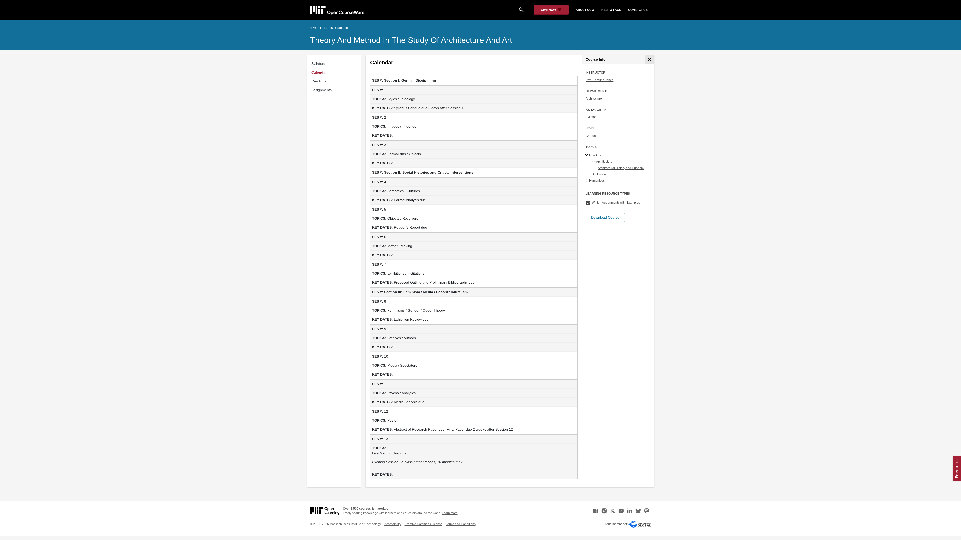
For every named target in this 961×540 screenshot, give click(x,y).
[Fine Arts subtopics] (587, 155)
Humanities (597, 180)
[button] (605, 217)
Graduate (592, 136)
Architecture (594, 98)
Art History (600, 174)
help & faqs (611, 10)
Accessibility (392, 524)
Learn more (450, 513)
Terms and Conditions (461, 524)
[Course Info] (649, 59)
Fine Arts (595, 155)
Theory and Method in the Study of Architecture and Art (411, 40)
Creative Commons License (423, 524)
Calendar (319, 72)
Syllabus (318, 64)
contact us (638, 10)
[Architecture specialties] (594, 162)
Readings (318, 81)
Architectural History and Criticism (621, 168)
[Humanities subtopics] (587, 181)
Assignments (321, 90)
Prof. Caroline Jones (599, 80)
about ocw (585, 10)
